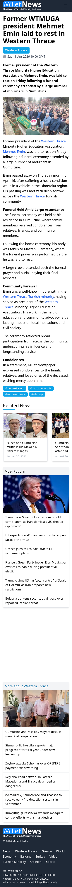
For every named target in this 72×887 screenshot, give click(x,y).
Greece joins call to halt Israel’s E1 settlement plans (28, 551)
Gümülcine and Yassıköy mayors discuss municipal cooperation (33, 734)
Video (53, 856)
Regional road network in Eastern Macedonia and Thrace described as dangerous (30, 781)
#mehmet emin (14, 388)
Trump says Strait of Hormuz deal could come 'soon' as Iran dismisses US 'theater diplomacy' (34, 521)
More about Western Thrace (26, 686)
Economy (9, 856)
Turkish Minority (14, 862)
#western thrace (15, 394)
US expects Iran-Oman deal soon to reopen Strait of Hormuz (35, 537)
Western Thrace (53, 141)
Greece (47, 851)
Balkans (25, 856)
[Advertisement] (36, 644)
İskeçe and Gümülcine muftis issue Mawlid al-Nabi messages (22, 447)
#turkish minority (41, 388)
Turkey (40, 856)
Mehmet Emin (14, 151)
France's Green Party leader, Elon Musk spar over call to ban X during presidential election (36, 566)
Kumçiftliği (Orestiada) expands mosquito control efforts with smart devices (34, 815)
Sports (50, 862)
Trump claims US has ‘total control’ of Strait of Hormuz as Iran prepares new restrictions (35, 584)
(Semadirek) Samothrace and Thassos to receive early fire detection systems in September (33, 799)
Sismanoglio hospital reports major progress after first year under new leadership (30, 749)
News (7, 851)
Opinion (36, 862)
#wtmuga (37, 394)
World (60, 851)
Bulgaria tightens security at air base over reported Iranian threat (34, 600)
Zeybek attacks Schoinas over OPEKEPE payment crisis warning (32, 765)
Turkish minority (41, 296)
